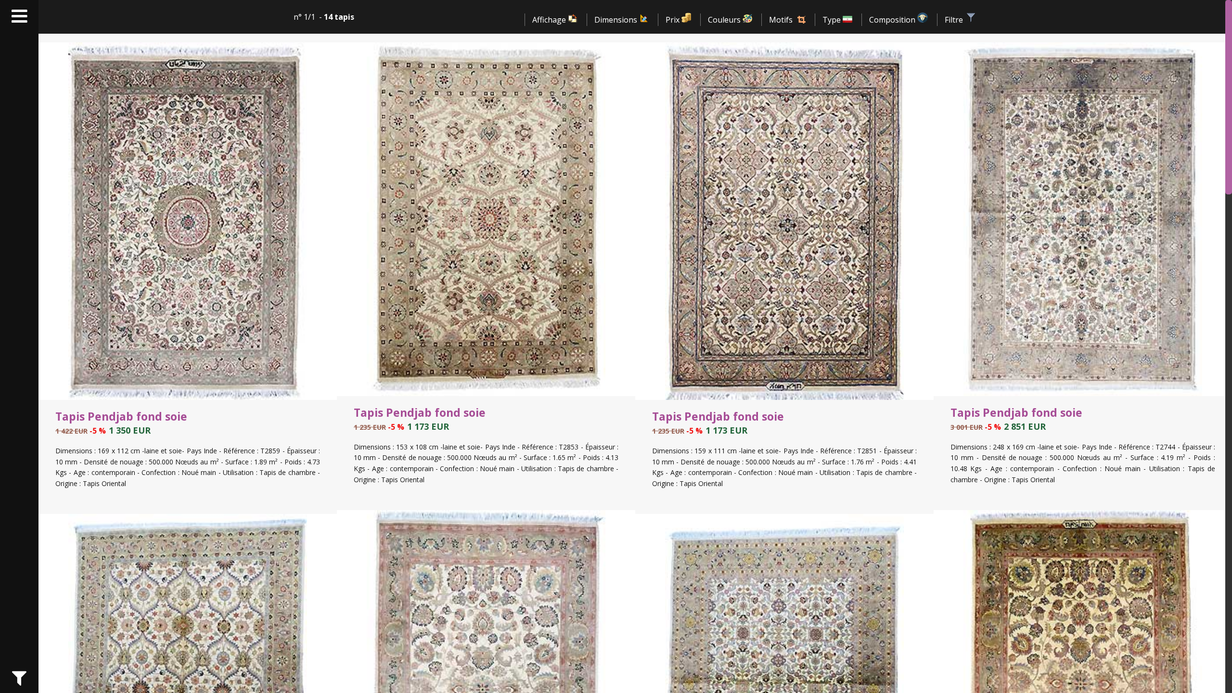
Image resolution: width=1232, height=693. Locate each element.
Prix (673, 19)
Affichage (550, 19)
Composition (893, 19)
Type (832, 19)
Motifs (781, 19)
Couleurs (725, 19)
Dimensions (616, 19)
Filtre (955, 19)
